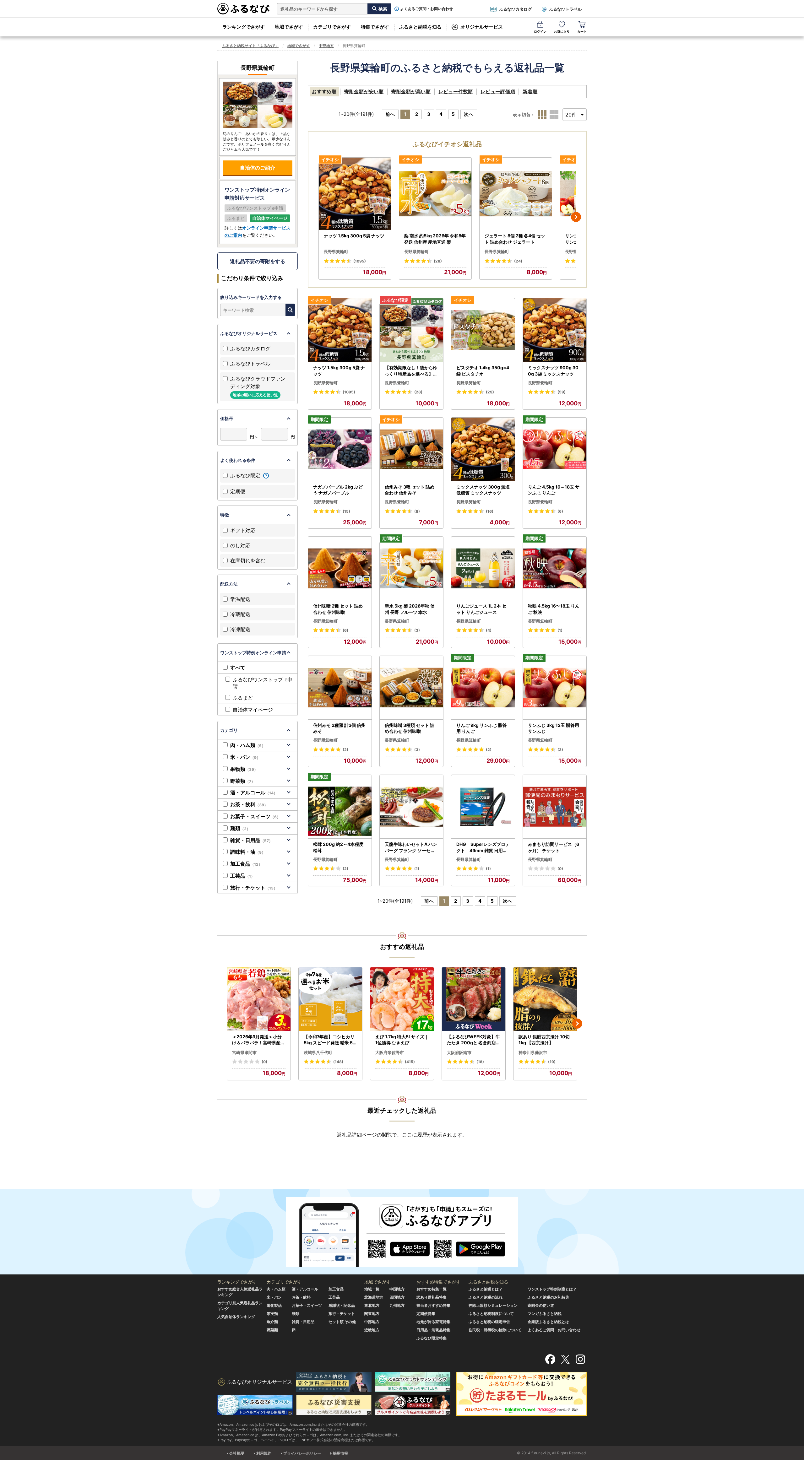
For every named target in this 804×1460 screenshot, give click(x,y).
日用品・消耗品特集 (433, 1330)
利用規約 (263, 1453)
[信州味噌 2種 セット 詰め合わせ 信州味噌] (340, 568)
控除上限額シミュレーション (493, 1305)
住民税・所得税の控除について (495, 1330)
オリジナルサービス (481, 27)
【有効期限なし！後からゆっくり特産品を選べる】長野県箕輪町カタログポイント (411, 371)
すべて (237, 667)
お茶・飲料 (249, 804)
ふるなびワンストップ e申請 (262, 682)
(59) (561, 392)
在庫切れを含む (247, 560)
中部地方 (326, 45)
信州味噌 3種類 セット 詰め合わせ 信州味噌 (409, 728)
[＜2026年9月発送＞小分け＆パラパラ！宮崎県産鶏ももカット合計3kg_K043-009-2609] (259, 999)
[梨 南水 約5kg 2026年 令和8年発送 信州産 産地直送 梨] (435, 194)
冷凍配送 (240, 629)
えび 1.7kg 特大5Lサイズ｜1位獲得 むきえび (402, 1040)
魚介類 (272, 1321)
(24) (518, 261)
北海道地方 (373, 1297)
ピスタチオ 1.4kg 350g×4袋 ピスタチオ (482, 370)
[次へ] (576, 217)
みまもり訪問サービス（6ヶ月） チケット (553, 847)
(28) (438, 261)
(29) (490, 392)
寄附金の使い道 (541, 1305)
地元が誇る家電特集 (433, 1321)
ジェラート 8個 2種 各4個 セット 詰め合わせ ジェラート (515, 239)
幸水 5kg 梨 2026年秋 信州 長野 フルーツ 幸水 (410, 609)
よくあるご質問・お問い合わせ (426, 9)
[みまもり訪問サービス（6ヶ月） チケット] (554, 807)
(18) (480, 1061)
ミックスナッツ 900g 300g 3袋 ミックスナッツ (553, 370)
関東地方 (371, 1313)
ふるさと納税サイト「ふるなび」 (250, 45)
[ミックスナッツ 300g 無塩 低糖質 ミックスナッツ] (483, 449)
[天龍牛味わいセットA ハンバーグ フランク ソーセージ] (411, 807)
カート (582, 31)
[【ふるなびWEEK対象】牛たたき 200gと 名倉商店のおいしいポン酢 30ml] (473, 999)
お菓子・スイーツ (255, 816)
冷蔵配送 (240, 614)
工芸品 (242, 876)
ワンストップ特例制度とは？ (552, 1289)
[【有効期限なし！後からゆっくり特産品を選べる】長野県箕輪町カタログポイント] (411, 330)
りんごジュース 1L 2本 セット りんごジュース (481, 609)
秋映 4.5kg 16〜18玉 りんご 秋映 (553, 609)
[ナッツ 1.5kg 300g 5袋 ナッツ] (355, 194)
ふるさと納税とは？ (486, 1289)
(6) (560, 511)
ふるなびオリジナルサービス (248, 333)
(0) (560, 868)
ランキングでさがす (243, 27)
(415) (410, 1061)
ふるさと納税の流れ (486, 1297)
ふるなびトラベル (565, 9)
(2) (345, 749)
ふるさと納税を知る (420, 27)
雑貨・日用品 (251, 840)
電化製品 (274, 1305)
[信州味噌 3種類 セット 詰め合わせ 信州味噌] (411, 688)
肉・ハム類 (247, 745)
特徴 (224, 514)
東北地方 (371, 1305)
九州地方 (397, 1305)
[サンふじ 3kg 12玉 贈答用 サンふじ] (554, 688)
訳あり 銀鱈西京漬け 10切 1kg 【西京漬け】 (544, 1040)
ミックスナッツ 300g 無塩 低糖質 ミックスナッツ (483, 490)
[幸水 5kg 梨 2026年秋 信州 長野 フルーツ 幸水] (411, 568)
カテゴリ (229, 730)
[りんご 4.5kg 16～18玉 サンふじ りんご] (554, 449)
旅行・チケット (253, 887)
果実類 (272, 1313)
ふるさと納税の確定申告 (489, 1321)
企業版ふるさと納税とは (548, 1321)
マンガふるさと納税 (545, 1313)
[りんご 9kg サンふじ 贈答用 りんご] (483, 688)
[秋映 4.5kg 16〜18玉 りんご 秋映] (554, 568)
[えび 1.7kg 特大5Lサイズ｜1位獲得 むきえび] (402, 999)
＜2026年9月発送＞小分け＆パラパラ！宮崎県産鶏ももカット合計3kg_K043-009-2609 (258, 1040)
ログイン (540, 31)
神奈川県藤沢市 (533, 1052)
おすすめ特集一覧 (431, 1289)
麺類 (240, 828)
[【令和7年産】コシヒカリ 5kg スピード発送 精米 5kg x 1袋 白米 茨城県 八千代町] (330, 999)
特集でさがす (375, 27)
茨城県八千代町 (318, 1052)
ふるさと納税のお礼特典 (548, 1297)
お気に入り (562, 31)
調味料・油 (247, 852)
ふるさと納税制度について (491, 1313)
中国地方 (397, 1289)
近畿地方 (371, 1330)
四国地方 (397, 1297)
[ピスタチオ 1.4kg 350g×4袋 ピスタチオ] (483, 330)
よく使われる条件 (237, 460)
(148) (338, 1061)
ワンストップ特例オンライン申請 (253, 652)
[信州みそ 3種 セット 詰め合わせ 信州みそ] (411, 449)
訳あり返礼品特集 (431, 1297)
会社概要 (236, 1453)
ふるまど (243, 698)
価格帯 (226, 418)
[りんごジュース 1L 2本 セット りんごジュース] (483, 568)
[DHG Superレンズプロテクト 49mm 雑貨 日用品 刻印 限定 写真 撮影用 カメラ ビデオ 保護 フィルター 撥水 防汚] (483, 807)
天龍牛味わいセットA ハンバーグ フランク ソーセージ (411, 847)
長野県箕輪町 (336, 251)
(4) (489, 630)
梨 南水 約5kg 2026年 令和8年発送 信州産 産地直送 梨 (435, 239)
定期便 (237, 491)
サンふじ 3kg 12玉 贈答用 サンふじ (553, 728)
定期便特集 (425, 1313)
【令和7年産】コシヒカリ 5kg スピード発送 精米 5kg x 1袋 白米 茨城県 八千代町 (330, 1040)
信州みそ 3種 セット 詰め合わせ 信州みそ (409, 490)
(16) (489, 511)
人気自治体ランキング (236, 1316)
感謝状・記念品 (342, 1305)
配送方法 (229, 584)
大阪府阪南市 (459, 1052)
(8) (417, 511)
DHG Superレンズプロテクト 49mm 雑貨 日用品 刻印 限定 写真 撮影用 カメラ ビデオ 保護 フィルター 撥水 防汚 (483, 847)
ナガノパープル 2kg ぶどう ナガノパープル (338, 490)
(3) (417, 630)
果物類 (244, 769)
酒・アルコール (253, 792)
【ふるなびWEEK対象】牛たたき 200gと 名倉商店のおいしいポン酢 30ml (473, 1040)
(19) (552, 1061)
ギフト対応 (242, 530)
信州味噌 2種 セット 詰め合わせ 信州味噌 (338, 609)
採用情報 (340, 1453)
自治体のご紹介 (257, 168)
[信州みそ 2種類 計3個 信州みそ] (340, 688)
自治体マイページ (253, 709)
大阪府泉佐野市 (389, 1052)
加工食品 (246, 864)
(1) (559, 630)
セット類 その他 (342, 1321)
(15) (346, 511)
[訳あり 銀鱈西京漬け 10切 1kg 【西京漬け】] (545, 999)
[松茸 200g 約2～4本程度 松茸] (340, 807)
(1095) (359, 261)
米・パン (245, 757)
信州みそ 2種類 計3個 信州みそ (339, 728)
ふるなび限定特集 (431, 1338)
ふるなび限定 (246, 475)
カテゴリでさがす (332, 27)
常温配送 (240, 599)
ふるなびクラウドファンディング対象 (257, 386)
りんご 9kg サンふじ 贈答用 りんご (481, 728)
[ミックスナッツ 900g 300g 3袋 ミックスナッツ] (554, 330)
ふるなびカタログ (515, 9)
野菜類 (242, 781)
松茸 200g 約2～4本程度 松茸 (338, 847)
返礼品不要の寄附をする (257, 261)
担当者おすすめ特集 (433, 1305)
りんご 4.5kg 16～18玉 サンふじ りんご (553, 490)
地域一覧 (371, 1289)
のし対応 (240, 545)
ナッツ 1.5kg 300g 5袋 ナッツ (354, 235)
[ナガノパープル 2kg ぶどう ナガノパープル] (340, 449)
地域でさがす (289, 27)
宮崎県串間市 (244, 1052)
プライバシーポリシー (302, 1453)
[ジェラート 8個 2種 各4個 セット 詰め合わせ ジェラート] (516, 194)
